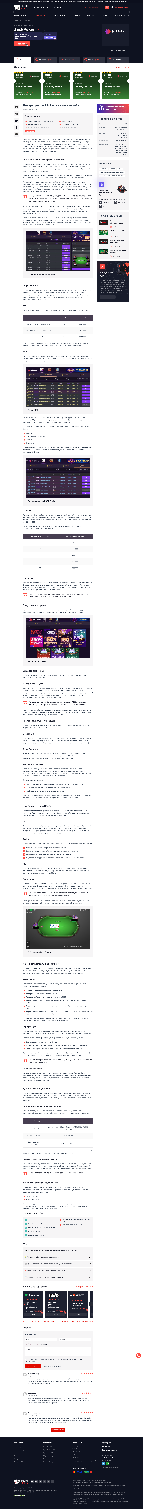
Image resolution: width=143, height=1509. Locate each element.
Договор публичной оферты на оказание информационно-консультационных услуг (99, 1485)
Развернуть (30, 131)
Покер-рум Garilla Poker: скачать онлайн (40, 1321)
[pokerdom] (32, 1295)
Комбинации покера (20, 1447)
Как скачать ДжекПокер (70, 124)
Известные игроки (20, 1450)
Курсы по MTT (48, 1453)
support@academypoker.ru (118, 1)
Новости (90, 15)
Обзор (33, 1314)
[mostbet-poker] (77, 1295)
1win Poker (75, 1449)
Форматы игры (67, 121)
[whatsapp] (16, 107)
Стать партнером (109, 1450)
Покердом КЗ (18, 1462)
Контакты (58, 7)
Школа (76, 15)
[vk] (16, 134)
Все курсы (106, 1443)
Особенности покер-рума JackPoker (40, 121)
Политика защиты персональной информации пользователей (92, 1482)
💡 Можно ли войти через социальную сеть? (42, 1257)
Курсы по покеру (20, 15)
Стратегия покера (49, 1459)
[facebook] (16, 127)
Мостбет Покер (77, 1452)
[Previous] (25, 1304)
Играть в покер (59, 15)
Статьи (104, 15)
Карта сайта (76, 1488)
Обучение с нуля (48, 1456)
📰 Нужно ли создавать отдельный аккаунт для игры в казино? (49, 1264)
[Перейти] (103, 1463)
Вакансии (106, 1446)
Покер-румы (40, 15)
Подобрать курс (107, 297)
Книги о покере (19, 1453)
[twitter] (16, 120)
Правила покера (121, 15)
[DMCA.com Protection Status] (40, 1496)
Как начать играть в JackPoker (38, 127)
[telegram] (16, 113)
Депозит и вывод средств (70, 127)
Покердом (75, 1446)
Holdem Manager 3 (49, 1462)
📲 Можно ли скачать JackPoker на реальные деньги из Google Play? (51, 1250)
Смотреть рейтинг (83, 1287)
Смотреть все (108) (58, 1430)
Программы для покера (22, 1459)
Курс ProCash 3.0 (49, 1450)
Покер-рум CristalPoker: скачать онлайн (75, 1321)
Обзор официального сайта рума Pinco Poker (85, 1462)
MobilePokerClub (77, 1458)
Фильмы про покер (20, 1456)
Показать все (121, 67)
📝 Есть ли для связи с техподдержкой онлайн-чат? (45, 1277)
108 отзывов (44, 30)
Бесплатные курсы (121, 7)
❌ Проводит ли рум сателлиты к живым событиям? (45, 1270)
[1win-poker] (54, 1295)
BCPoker (75, 1455)
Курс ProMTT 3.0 (49, 1447)
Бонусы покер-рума (35, 124)
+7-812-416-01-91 (43, 7)
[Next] (91, 1304)
